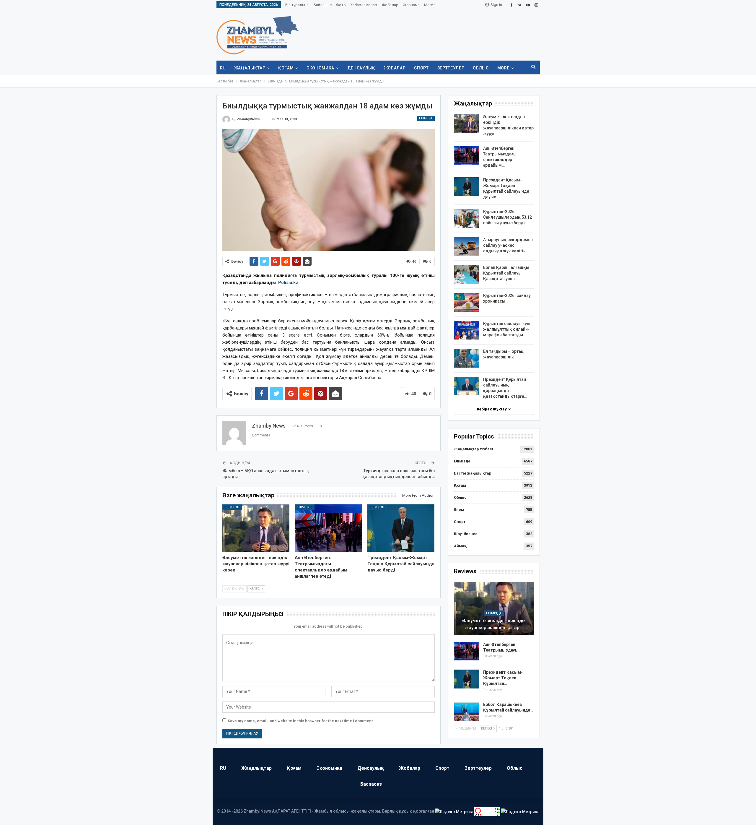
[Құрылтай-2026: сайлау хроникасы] (466, 302)
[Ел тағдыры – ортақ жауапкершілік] (466, 358)
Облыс (480, 68)
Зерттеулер (451, 68)
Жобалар (390, 5)
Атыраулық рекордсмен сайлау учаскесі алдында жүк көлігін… (508, 245)
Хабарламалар (363, 5)
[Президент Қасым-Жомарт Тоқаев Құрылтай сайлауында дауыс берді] (401, 527)
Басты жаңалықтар (472, 473)
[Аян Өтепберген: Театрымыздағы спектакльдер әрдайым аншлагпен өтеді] (328, 527)
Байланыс (323, 5)
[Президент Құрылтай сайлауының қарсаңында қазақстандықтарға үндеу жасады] (466, 386)
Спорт (421, 68)
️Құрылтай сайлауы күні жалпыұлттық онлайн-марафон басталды (506, 329)
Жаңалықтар (249, 68)
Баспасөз (371, 784)
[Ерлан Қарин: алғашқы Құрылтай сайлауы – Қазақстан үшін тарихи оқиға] (466, 274)
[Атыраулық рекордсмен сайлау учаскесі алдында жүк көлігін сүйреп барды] (466, 246)
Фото (341, 5)
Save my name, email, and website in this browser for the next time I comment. (301, 721)
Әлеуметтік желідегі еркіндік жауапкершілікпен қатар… (494, 624)
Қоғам (286, 68)
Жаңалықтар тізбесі (473, 449)
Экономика (320, 68)
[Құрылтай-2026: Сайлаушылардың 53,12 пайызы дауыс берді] (466, 218)
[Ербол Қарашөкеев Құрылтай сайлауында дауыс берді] (466, 711)
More (429, 5)
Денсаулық (361, 68)
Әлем (459, 509)
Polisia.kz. (288, 282)
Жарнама (411, 5)
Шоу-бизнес (466, 534)
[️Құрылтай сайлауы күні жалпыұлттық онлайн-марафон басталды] (466, 330)
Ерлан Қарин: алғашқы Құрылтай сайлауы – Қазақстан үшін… (506, 273)
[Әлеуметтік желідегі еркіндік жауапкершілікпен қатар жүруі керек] (256, 527)
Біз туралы (295, 5)
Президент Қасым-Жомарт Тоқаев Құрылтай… (503, 678)
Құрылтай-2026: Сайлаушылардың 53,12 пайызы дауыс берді (507, 217)
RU (223, 68)
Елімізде (426, 118)
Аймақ (460, 546)
